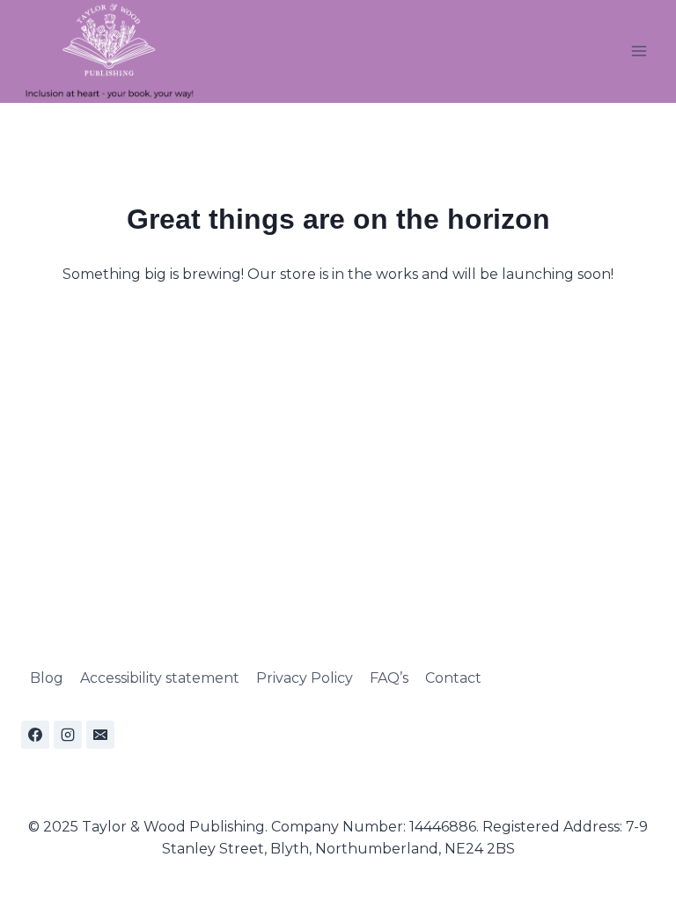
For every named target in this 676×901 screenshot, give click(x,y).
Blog (46, 678)
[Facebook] (35, 735)
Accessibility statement (159, 678)
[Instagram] (68, 735)
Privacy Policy (304, 678)
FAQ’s (389, 678)
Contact (453, 678)
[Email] (100, 735)
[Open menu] (638, 51)
